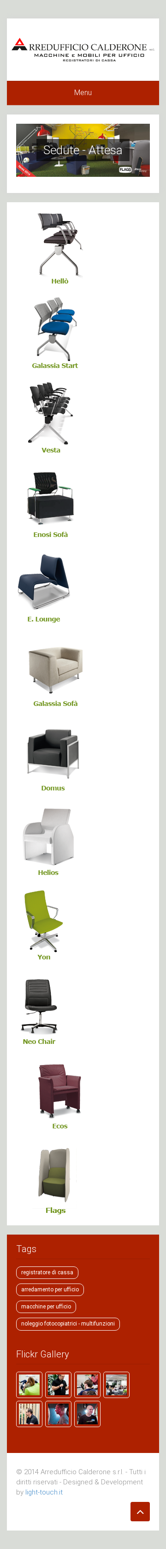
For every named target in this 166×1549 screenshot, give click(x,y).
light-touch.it (44, 1492)
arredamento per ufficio (50, 1289)
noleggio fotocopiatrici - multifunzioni (68, 1323)
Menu (83, 92)
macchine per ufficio (46, 1306)
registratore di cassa (47, 1272)
